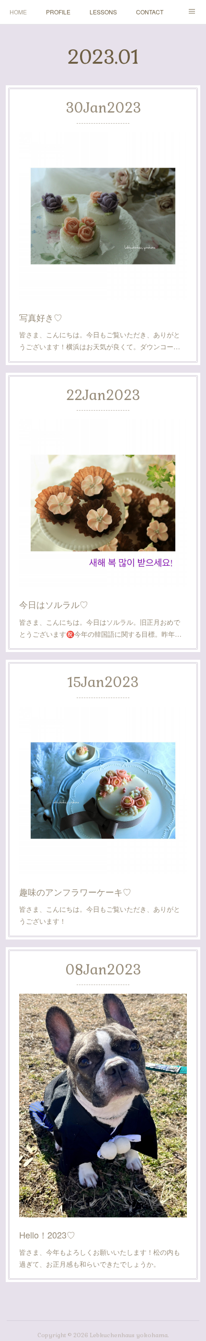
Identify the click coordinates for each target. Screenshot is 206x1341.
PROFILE (58, 12)
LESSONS (103, 12)
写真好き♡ (40, 317)
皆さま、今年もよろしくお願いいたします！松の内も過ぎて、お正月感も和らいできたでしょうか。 (99, 1258)
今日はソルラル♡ (53, 604)
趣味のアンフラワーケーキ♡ (75, 891)
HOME (18, 12)
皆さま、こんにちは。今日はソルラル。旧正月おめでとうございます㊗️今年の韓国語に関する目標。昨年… (100, 628)
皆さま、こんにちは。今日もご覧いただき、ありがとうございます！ (99, 915)
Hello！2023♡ (47, 1234)
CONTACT (149, 12)
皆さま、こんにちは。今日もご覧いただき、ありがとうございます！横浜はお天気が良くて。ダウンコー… (99, 340)
